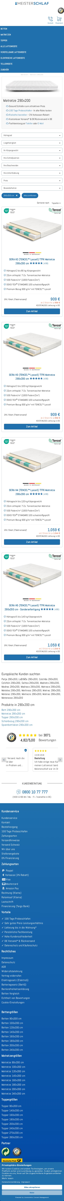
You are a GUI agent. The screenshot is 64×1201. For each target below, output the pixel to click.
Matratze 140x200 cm (13, 1075)
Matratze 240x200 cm (13, 1093)
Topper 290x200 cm (12, 717)
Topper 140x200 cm (12, 1110)
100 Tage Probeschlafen (20, 110)
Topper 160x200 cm (12, 1115)
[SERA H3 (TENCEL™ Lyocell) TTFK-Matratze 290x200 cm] (32, 343)
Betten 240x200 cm (12, 1049)
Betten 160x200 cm (12, 1036)
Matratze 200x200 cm (13, 1089)
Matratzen (24, 74)
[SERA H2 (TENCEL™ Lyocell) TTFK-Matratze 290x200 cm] (32, 228)
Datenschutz (8, 962)
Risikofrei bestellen (18, 114)
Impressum (7, 958)
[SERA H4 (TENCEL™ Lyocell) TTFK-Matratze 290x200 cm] (32, 458)
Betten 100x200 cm (12, 1023)
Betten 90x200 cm (12, 1018)
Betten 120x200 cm (12, 1027)
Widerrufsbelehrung (12, 971)
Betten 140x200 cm (12, 1032)
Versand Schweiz (11, 844)
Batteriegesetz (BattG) (14, 984)
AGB (4, 966)
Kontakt (6, 822)
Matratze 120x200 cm (13, 1071)
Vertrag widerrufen (11, 975)
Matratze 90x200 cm (13, 1062)
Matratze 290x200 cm (13, 713)
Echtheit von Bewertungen (16, 998)
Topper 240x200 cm (12, 1128)
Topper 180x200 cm (12, 1119)
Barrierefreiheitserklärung (15, 989)
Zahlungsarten (9, 835)
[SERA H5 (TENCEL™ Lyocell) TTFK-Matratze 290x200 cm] (32, 574)
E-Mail (40, 123)
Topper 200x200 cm (12, 1124)
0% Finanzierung (10, 858)
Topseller (55, 203)
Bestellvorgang (10, 827)
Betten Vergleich (10, 993)
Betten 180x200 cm (12, 1041)
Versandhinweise (11, 840)
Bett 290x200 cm (11, 710)
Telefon (29, 123)
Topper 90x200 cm (11, 1106)
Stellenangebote (10, 853)
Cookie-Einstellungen (13, 1002)
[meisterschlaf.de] (32, 3)
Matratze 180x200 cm (13, 1084)
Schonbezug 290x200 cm (15, 721)
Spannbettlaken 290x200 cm (17, 724)
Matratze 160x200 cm (13, 1080)
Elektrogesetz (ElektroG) (15, 980)
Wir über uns (8, 849)
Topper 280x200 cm (12, 1137)
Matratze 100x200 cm (13, 1066)
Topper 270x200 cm (12, 1132)
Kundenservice (9, 818)
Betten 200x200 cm (12, 1045)
